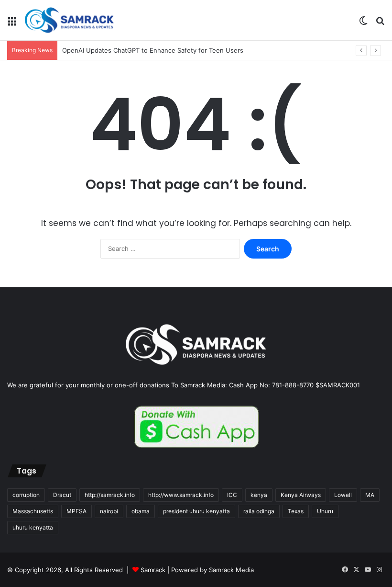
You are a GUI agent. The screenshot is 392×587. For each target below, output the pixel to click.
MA (369, 494)
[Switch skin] (363, 23)
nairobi (109, 511)
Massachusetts (32, 511)
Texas (296, 511)
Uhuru (325, 511)
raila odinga (258, 511)
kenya (258, 494)
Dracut (62, 494)
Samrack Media (231, 570)
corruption (26, 494)
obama (140, 511)
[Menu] (12, 23)
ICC (232, 494)
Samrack (153, 570)
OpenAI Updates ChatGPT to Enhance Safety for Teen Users (152, 50)
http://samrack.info (110, 494)
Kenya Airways (301, 494)
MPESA (76, 511)
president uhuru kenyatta (196, 511)
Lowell (343, 494)
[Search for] (380, 23)
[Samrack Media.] (69, 20)
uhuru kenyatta (32, 527)
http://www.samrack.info (181, 494)
